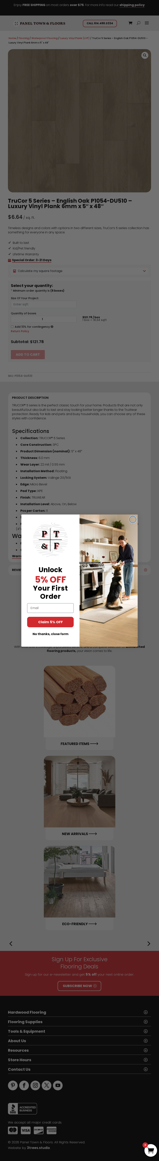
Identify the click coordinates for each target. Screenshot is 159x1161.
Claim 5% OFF (50, 622)
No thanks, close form (50, 634)
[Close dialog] (132, 519)
